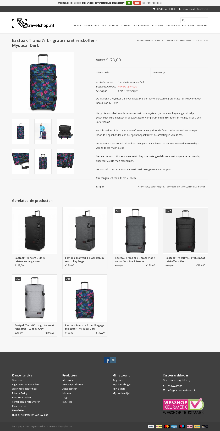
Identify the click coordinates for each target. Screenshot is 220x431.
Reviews (159, 72)
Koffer (125, 25)
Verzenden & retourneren (26, 401)
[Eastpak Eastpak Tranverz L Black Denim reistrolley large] (85, 230)
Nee (137, 3)
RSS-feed (67, 401)
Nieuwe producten (72, 384)
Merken (202, 25)
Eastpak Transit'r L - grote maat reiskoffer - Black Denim (135, 259)
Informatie (102, 72)
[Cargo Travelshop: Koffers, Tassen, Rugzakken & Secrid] (33, 23)
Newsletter (18, 410)
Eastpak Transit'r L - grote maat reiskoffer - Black (185, 259)
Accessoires (141, 25)
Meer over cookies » (152, 3)
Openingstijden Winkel (24, 388)
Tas (104, 25)
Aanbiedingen (69, 388)
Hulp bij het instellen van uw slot (30, 414)
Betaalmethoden (21, 397)
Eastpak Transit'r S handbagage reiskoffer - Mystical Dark (84, 327)
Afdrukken (200, 186)
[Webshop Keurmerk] (185, 406)
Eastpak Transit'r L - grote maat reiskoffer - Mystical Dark (176, 40)
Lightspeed (67, 426)
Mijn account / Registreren (195, 9)
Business (157, 25)
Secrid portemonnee (180, 25)
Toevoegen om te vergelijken (180, 186)
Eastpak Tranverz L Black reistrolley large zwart (30, 259)
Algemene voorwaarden (25, 384)
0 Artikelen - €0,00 (166, 9)
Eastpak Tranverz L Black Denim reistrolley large (84, 259)
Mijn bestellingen (122, 384)
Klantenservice (20, 406)
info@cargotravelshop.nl (181, 390)
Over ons (17, 380)
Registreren (119, 380)
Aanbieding (91, 25)
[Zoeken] (182, 20)
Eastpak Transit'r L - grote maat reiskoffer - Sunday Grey (34, 327)
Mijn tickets (119, 388)
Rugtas (113, 25)
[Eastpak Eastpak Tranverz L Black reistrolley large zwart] (34, 230)
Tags (65, 397)
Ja (129, 3)
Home (77, 25)
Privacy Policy (19, 393)
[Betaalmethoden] (151, 426)
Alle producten (70, 380)
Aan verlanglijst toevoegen (151, 186)
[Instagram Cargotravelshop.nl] (113, 360)
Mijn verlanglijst (121, 393)
